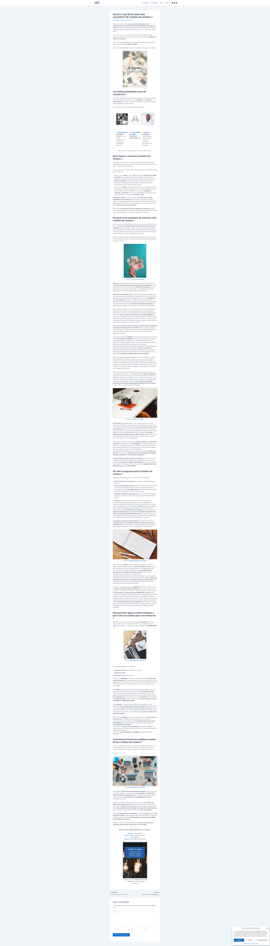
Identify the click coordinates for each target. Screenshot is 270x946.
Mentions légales (254, 943)
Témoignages (154, 3)
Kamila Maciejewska (134, 560)
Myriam (127, 835)
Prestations (146, 3)
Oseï (131, 837)
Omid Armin (134, 279)
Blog (161, 3)
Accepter (239, 940)
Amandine (130, 833)
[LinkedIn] (174, 3)
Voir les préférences (262, 940)
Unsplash (141, 279)
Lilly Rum (134, 419)
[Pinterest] (176, 3)
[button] (267, 928)
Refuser (250, 940)
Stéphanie (126, 839)
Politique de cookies (247, 943)
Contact (167, 3)
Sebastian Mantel (134, 660)
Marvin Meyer (134, 787)
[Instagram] (172, 3)
